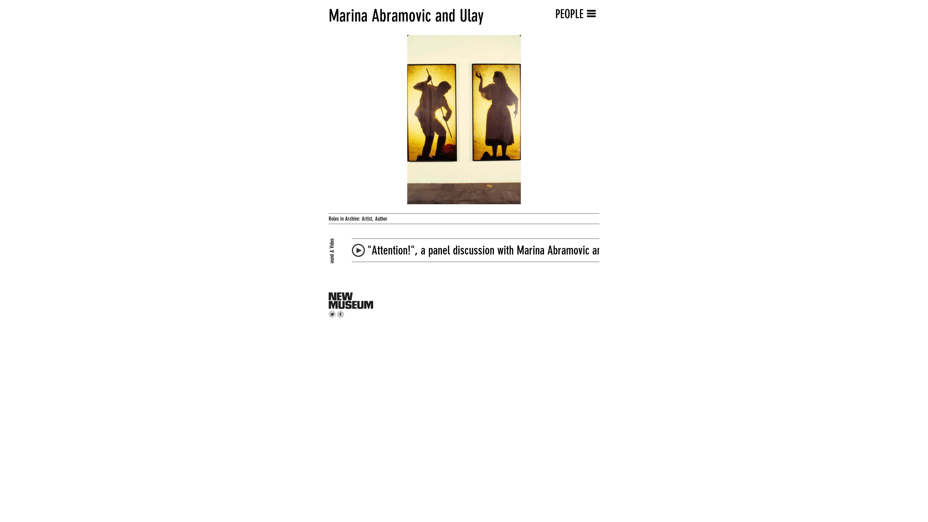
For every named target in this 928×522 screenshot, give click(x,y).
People (569, 14)
